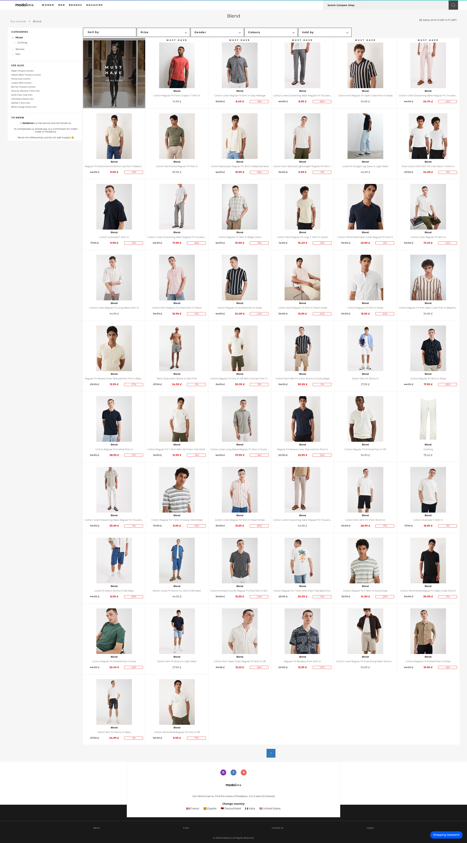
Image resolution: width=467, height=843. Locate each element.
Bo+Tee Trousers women (23, 87)
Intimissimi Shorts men (22, 99)
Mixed (19, 37)
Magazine (94, 5)
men (61, 5)
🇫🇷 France (192, 808)
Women (20, 49)
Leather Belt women (21, 83)
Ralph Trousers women (22, 71)
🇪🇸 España (209, 808)
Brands (75, 5)
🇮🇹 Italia (250, 808)
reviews (268, 796)
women (48, 5)
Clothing (22, 42)
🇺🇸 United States (270, 808)
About (96, 828)
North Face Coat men (21, 95)
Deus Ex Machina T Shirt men (25, 91)
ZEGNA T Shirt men (20, 103)
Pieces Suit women (20, 79)
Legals (370, 828)
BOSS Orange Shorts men (24, 107)
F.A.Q (186, 828)
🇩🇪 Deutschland (231, 808)
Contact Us (277, 828)
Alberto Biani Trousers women (26, 75)
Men (18, 54)
